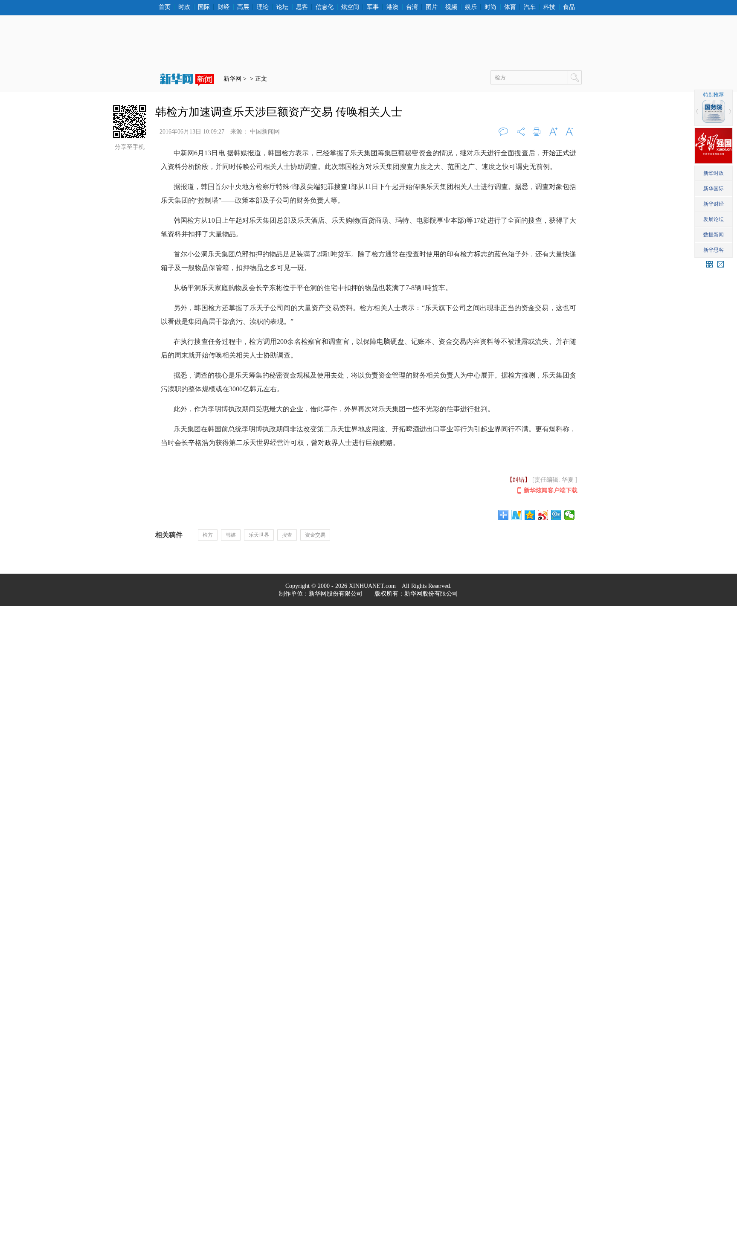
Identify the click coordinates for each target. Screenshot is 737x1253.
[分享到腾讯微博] (556, 515)
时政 (184, 7)
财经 (223, 7)
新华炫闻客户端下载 (550, 490)
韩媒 (231, 535)
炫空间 (350, 7)
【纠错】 (519, 480)
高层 (243, 7)
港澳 (392, 7)
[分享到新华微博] (516, 515)
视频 (451, 7)
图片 (432, 7)
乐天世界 (259, 535)
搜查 (287, 535)
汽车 (530, 7)
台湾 (412, 7)
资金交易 (315, 535)
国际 (204, 7)
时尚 (490, 7)
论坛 (282, 7)
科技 (549, 7)
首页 (165, 7)
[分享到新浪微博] (543, 515)
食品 (569, 7)
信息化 (325, 7)
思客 (302, 7)
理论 (263, 7)
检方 (208, 535)
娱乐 (471, 7)
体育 (510, 7)
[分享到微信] (569, 515)
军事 (373, 7)
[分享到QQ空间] (530, 515)
